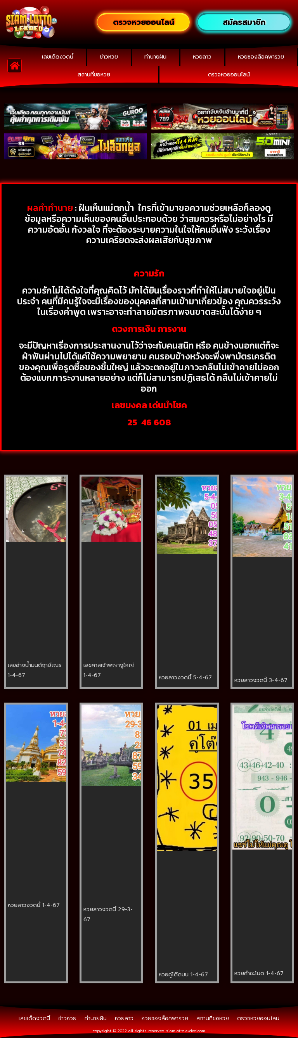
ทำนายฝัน (155, 57)
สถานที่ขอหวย (94, 75)
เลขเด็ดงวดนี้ (57, 57)
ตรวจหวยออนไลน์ (229, 75)
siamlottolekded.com (185, 1031)
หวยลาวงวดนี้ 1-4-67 (34, 905)
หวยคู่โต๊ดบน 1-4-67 (183, 975)
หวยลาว (202, 57)
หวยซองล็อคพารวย (261, 57)
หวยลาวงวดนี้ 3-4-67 (261, 680)
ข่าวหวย (109, 57)
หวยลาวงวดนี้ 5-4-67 (185, 678)
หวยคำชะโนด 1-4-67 (259, 973)
